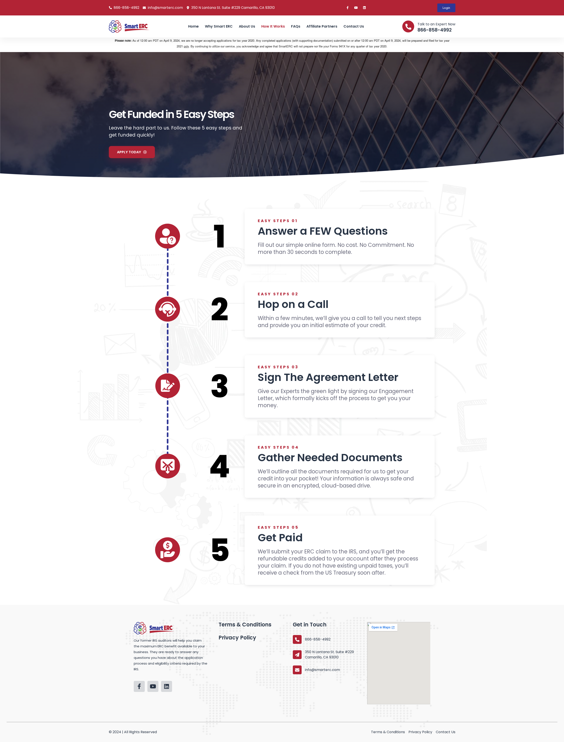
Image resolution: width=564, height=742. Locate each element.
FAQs (295, 26)
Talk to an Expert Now (436, 24)
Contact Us (353, 26)
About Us (247, 26)
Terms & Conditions (245, 624)
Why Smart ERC (219, 26)
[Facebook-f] (348, 8)
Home (193, 26)
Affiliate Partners (321, 26)
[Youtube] (356, 8)
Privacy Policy (237, 637)
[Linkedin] (364, 8)
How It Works (273, 26)
